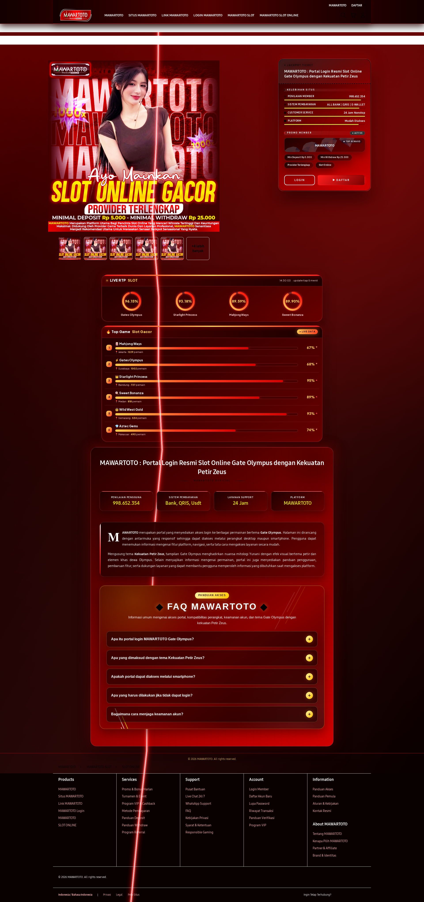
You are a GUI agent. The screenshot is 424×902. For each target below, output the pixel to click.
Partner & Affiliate (325, 848)
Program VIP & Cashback (138, 804)
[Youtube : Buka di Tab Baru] (363, 895)
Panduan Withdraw (135, 825)
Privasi (107, 894)
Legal (119, 894)
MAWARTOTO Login (71, 811)
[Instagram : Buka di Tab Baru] (354, 895)
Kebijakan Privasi (197, 818)
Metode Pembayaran (136, 811)
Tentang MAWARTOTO (327, 834)
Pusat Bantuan (195, 789)
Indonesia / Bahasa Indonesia (75, 894)
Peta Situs (133, 894)
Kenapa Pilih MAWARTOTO (330, 841)
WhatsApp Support (198, 804)
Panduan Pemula (324, 796)
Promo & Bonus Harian (137, 789)
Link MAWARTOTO (70, 804)
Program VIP (257, 825)
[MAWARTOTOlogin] (76, 15)
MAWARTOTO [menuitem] (337, 5)
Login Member (259, 789)
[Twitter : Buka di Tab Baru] (345, 895)
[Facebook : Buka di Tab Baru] (337, 895)
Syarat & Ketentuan (198, 825)
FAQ (188, 811)
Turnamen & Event (134, 796)
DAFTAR (343, 180)
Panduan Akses (323, 789)
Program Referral (133, 832)
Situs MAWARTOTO (70, 796)
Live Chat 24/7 (195, 796)
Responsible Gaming (199, 832)
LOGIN (299, 180)
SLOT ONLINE (67, 825)
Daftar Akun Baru (260, 796)
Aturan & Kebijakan (326, 804)
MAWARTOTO (67, 789)
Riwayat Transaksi (261, 811)
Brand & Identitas (324, 855)
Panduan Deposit (133, 818)
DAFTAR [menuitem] (356, 5)
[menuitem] (114, 16)
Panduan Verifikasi (261, 818)
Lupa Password (259, 804)
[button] (353, 15)
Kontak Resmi (322, 811)
